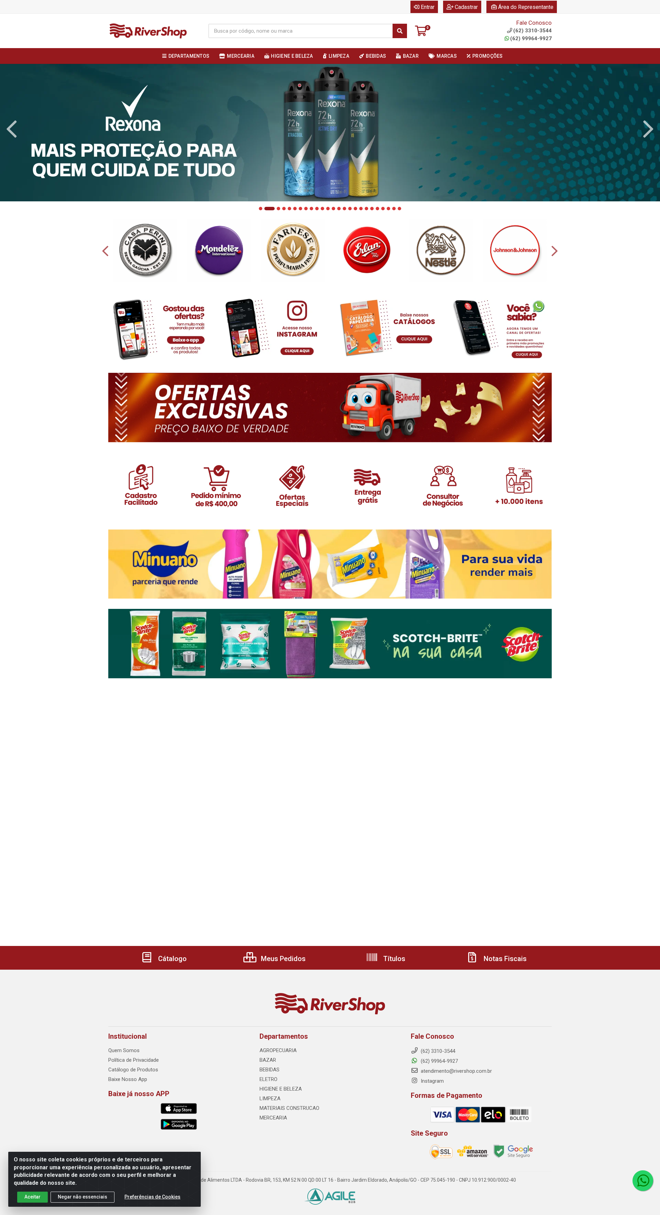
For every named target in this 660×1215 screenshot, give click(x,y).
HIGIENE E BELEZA (281, 1089)
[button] (260, 208)
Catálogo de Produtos (133, 1070)
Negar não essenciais (82, 1197)
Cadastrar (466, 7)
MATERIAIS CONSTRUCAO (289, 1108)
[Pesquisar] (400, 31)
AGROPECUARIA (278, 1050)
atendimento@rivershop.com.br (455, 1071)
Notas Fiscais (504, 959)
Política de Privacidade (133, 1060)
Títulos (393, 959)
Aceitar (32, 1197)
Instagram (431, 1081)
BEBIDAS (269, 1070)
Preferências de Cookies (152, 1197)
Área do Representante (525, 7)
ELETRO (268, 1079)
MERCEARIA (273, 1118)
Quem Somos (124, 1050)
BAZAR (268, 1060)
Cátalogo (171, 959)
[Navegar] (11, 129)
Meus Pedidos (282, 959)
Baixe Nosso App (127, 1079)
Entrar (427, 7)
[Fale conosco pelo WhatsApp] (642, 1180)
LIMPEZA (270, 1098)
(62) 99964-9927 (531, 38)
